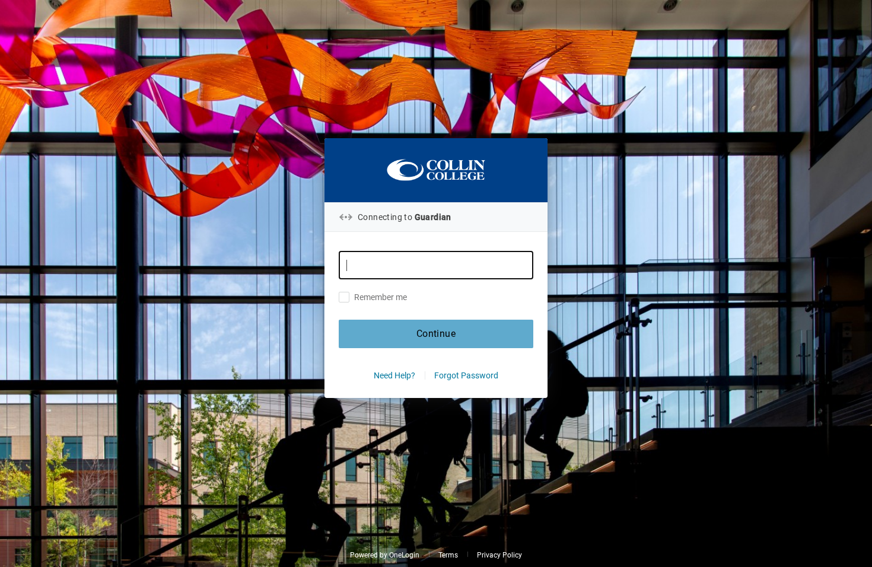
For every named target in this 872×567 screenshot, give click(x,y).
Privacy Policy (499, 555)
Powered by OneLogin (384, 555)
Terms (448, 555)
